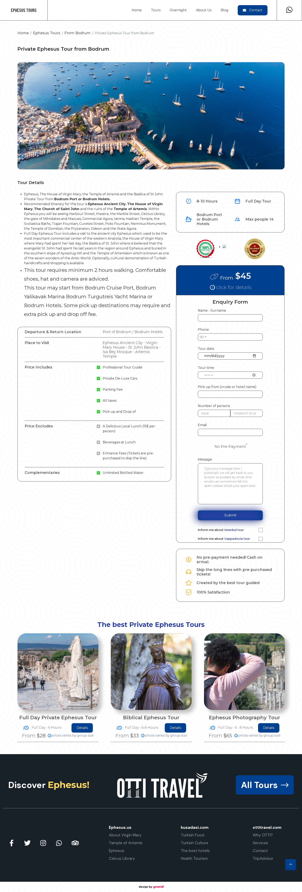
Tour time (206, 368)
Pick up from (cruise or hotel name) (227, 387)
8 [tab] (166, 751)
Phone (203, 330)
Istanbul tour (234, 530)
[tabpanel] (57, 687)
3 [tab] (136, 751)
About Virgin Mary (125, 835)
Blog (224, 10)
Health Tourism (194, 858)
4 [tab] (142, 751)
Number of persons (214, 406)
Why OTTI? (263, 835)
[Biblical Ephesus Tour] (57, 671)
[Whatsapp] (289, 10)
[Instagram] (43, 843)
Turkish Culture (194, 842)
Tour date (206, 349)
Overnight (178, 10)
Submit (230, 515)
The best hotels (195, 850)
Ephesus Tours (24, 10)
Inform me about (221, 530)
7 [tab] (160, 751)
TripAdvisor (263, 858)
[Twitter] (27, 843)
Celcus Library (122, 858)
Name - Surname (212, 310)
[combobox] (202, 337)
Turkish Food (192, 835)
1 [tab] (123, 751)
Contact (255, 10)
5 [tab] (148, 751)
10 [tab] (179, 751)
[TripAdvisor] (74, 843)
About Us (203, 10)
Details (82, 728)
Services (260, 842)
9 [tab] (173, 751)
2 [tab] (129, 751)
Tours (155, 10)
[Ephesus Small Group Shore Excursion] (244, 670)
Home (137, 10)
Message (205, 459)
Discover (48, 785)
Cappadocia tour (237, 539)
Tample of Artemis (126, 842)
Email (202, 425)
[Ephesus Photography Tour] (151, 671)
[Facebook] (11, 843)
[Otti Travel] (162, 785)
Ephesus (116, 850)
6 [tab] (154, 751)
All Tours (259, 785)
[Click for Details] (230, 287)
